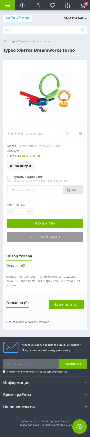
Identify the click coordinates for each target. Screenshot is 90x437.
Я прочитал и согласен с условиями (36, 371)
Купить (72, 189)
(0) (40, 134)
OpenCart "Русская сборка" (53, 421)
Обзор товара (19, 255)
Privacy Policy (29, 371)
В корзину (45, 223)
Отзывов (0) (15, 265)
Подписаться (73, 363)
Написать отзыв (67, 304)
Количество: (16, 205)
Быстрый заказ (45, 236)
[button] (37, 5)
